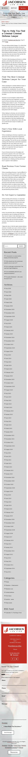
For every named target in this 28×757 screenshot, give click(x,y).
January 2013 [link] (9, 547)
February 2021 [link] (9, 470)
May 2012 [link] (8, 561)
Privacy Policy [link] (17, 745)
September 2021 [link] (10, 446)
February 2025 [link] (9, 330)
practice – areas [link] (10, 599)
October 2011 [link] (9, 565)
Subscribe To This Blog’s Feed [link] (13, 613)
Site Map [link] (10, 745)
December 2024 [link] (10, 337)
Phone (4, 688)
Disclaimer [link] (4, 745)
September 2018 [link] (10, 530)
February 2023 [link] (9, 411)
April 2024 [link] (9, 365)
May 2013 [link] (8, 544)
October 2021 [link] (9, 442)
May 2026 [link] (8, 295)
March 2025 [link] (9, 327)
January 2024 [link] (9, 376)
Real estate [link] (9, 603)
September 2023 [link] (10, 386)
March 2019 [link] (9, 509)
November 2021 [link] (10, 439)
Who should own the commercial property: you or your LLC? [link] (13, 262)
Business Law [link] (9, 589)
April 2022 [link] (9, 425)
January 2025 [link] (9, 334)
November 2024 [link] (10, 341)
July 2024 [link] (8, 355)
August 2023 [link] (9, 390)
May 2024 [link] (8, 362)
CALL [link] (24, 8)
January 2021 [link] (9, 474)
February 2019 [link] (9, 512)
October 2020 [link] (9, 484)
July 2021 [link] (8, 453)
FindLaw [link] (21, 747)
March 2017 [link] (9, 537)
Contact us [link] (10, 233)
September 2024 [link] (10, 348)
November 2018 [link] (10, 523)
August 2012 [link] (9, 554)
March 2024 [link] (9, 369)
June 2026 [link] (8, 292)
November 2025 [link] (10, 313)
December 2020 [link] (10, 477)
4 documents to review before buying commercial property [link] (12, 257)
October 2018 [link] (9, 526)
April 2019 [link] (9, 505)
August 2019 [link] (9, 491)
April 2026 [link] (9, 299)
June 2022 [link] (8, 418)
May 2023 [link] (8, 400)
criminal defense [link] (10, 592)
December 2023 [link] (10, 379)
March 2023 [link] (9, 407)
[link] (14, 3)
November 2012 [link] (10, 551)
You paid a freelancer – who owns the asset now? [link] (13, 277)
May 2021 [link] (8, 460)
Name (3, 680)
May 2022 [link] (8, 421)
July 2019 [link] (8, 495)
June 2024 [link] (8, 358)
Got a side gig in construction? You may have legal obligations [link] (13, 267)
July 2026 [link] (8, 288)
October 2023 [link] (9, 383)
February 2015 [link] (9, 540)
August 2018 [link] (9, 533)
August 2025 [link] (9, 320)
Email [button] (15, 8)
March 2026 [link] (9, 302)
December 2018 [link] (10, 519)
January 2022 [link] (9, 432)
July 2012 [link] (8, 558)
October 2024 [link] (9, 344)
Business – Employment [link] (12, 585)
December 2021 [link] (10, 435)
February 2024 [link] (9, 372)
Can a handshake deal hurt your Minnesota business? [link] (13, 272)
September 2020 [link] (10, 488)
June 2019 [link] (8, 498)
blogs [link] (6, 41)
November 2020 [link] (10, 481)
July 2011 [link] (8, 572)
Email (4, 696)
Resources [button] (14, 752)
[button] (4, 8)
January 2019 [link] (9, 516)
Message (4, 704)
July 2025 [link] (8, 323)
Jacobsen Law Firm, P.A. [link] (14, 40)
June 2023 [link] (8, 397)
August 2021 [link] (9, 449)
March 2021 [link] (9, 467)
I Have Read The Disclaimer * (13, 726)
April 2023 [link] (9, 404)
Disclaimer (4, 723)
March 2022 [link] (9, 428)
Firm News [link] (8, 596)
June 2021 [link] (8, 456)
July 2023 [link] (8, 393)
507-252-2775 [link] (15, 653)
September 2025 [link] (10, 316)
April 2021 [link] (9, 463)
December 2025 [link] (10, 309)
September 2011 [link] (10, 568)
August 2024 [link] (9, 351)
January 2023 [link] (9, 414)
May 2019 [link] (8, 502)
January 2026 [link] (9, 306)
